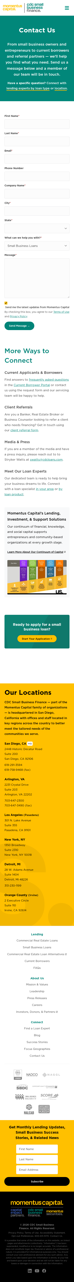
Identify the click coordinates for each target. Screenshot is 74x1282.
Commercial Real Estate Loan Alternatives (35, 954)
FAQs (37, 968)
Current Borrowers (37, 961)
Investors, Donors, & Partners (35, 1011)
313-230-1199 (12, 885)
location (61, 88)
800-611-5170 (42, 1236)
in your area (45, 489)
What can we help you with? (23, 237)
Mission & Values (37, 984)
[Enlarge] (62, 565)
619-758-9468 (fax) (17, 769)
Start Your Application (36, 638)
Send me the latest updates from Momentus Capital (37, 307)
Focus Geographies (37, 1049)
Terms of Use (61, 311)
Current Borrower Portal (32, 385)
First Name (11, 116)
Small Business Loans (37, 947)
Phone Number (14, 168)
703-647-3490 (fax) (18, 805)
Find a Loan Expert (37, 1028)
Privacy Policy (18, 316)
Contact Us (37, 1055)
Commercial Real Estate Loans (37, 940)
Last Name (11, 133)
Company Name (15, 185)
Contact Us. (56, 1236)
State (8, 220)
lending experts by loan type (28, 88)
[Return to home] (23, 8)
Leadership (37, 991)
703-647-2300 (14, 800)
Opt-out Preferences (22, 1236)
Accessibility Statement (52, 1232)
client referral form (24, 430)
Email (8, 150)
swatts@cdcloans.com (46, 459)
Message (10, 255)
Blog (37, 1035)
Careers (37, 1005)
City (7, 203)
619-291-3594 (13, 765)
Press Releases (37, 998)
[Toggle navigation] (67, 7)
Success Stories (37, 1042)
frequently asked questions (49, 379)
